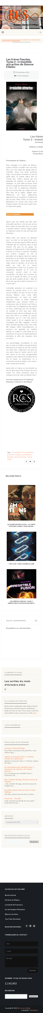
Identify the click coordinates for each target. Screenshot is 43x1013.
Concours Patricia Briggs (15, 748)
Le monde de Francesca (14, 905)
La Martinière (27, 455)
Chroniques (16, 452)
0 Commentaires (22, 76)
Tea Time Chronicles (13, 919)
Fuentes (18, 455)
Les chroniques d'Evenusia (15, 909)
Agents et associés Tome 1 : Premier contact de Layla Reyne (19, 758)
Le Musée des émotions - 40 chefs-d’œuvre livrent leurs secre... (21, 525)
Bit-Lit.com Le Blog (24, 1008)
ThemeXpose (33, 1010)
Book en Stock (10, 895)
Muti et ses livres (11, 914)
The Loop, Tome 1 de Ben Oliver (21, 564)
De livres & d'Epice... (12, 900)
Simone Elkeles (20, 457)
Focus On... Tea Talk (13, 798)
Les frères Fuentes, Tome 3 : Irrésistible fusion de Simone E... (21, 602)
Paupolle (10, 457)
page (34, 713)
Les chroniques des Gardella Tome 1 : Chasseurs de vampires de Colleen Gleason (20, 769)
